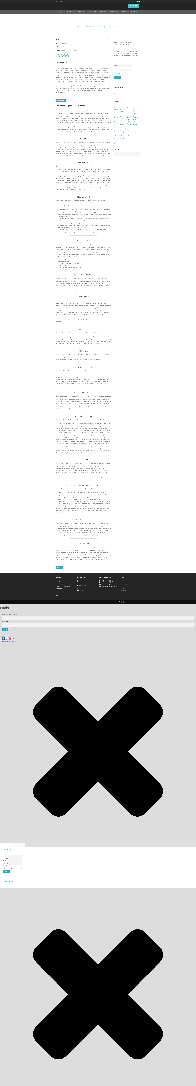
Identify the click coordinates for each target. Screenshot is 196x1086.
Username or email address (11, 614)
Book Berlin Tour (60, 100)
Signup (136, 1)
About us (123, 583)
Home (61, 12)
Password (116, 70)
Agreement (6, 865)
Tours (125, 12)
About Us (71, 12)
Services (103, 12)
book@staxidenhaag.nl (85, 591)
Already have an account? (9, 881)
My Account (131, 1)
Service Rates (114, 12)
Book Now (134, 5)
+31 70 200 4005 (83, 586)
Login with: (4, 636)
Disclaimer (134, 602)
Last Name (5, 863)
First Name (5, 861)
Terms (127, 602)
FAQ (122, 587)
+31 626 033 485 (82, 588)
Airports (81, 12)
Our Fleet (93, 12)
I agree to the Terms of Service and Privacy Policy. (16, 869)
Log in (5, 629)
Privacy (130, 602)
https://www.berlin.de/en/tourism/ (69, 50)
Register (6, 871)
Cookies (138, 602)
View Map (63, 47)
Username (116, 66)
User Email (5, 856)
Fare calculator (124, 585)
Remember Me (118, 73)
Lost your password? (8, 633)
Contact (135, 12)
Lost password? (117, 83)
